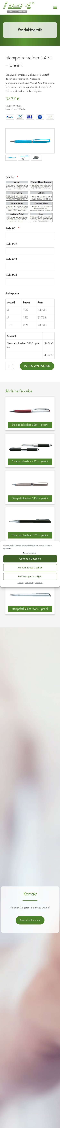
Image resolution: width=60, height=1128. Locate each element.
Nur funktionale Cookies (30, 567)
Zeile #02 (11, 244)
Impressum (39, 583)
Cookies (21, 583)
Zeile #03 (11, 259)
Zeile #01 (12, 228)
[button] (55, 7)
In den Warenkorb (37, 366)
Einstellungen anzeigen (30, 576)
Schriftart (12, 177)
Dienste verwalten (29, 553)
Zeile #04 (11, 275)
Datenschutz (29, 583)
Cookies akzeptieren (30, 558)
